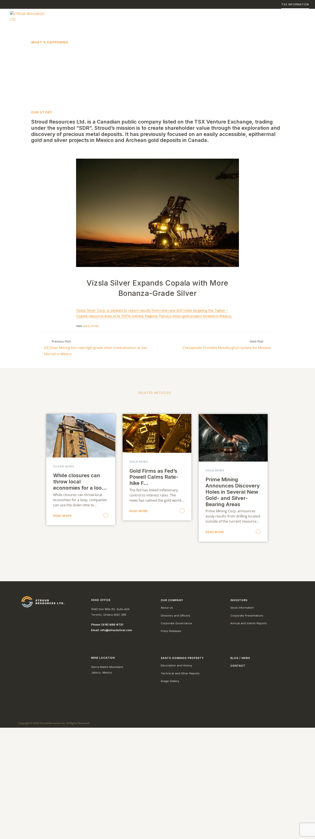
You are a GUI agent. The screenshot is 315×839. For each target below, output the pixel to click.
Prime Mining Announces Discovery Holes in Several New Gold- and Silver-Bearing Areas (233, 492)
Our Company (172, 600)
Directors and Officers (175, 615)
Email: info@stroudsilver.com (111, 630)
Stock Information (242, 607)
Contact (237, 665)
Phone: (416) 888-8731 (107, 624)
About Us (167, 607)
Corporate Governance (176, 623)
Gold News (138, 461)
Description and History (176, 665)
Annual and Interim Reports (248, 623)
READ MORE (62, 516)
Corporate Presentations (246, 615)
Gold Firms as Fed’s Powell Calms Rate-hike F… (153, 477)
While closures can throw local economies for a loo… (80, 481)
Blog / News (240, 658)
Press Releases (171, 631)
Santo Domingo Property (182, 658)
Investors (239, 600)
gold (86, 326)
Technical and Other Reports (180, 673)
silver (95, 326)
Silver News (63, 466)
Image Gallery (170, 681)
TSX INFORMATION (295, 4)
